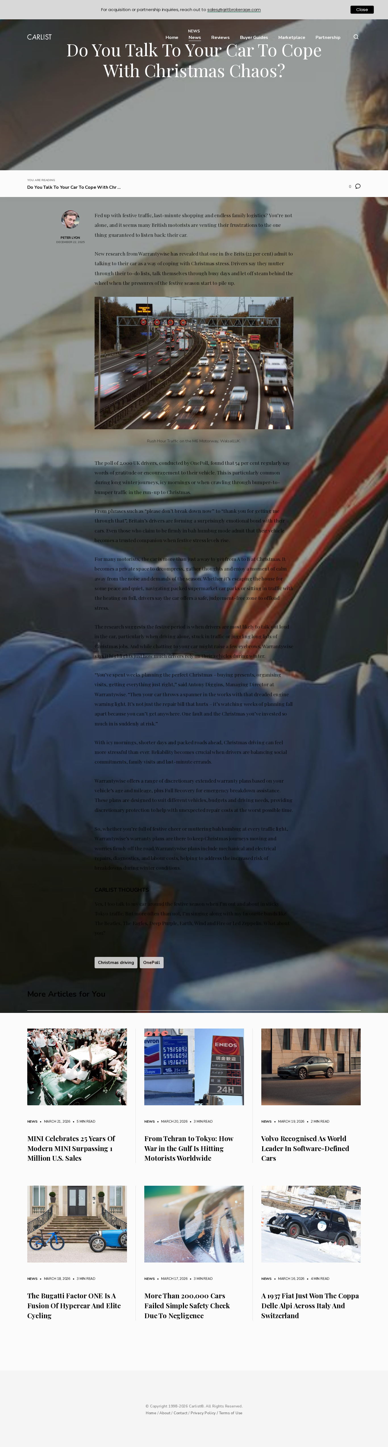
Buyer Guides (254, 38)
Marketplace (291, 38)
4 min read (317, 1278)
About (164, 1413)
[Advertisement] (194, 127)
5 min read (83, 1121)
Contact (180, 1413)
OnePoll (151, 962)
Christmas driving (116, 962)
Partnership (328, 38)
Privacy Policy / (205, 1413)
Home (172, 38)
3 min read (200, 1121)
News (195, 38)
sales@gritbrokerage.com (234, 10)
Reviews (220, 38)
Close (362, 10)
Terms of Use (231, 1413)
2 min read (317, 1121)
